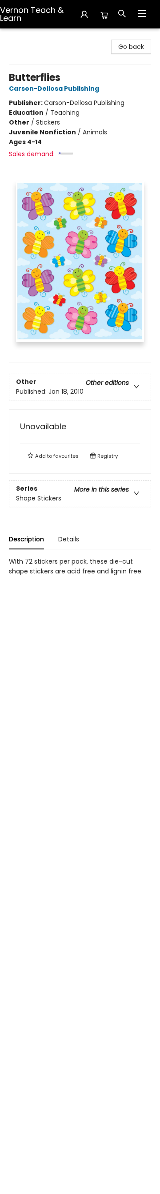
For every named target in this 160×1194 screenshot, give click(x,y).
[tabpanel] (80, 580)
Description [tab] (26, 539)
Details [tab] (68, 539)
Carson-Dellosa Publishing (54, 88)
